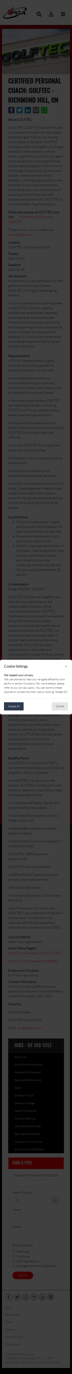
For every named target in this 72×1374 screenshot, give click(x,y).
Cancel (60, 706)
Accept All (14, 706)
